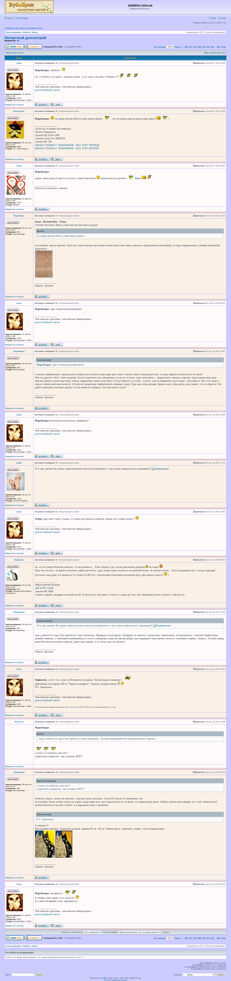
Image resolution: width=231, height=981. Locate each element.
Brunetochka (19, 111)
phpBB (103, 978)
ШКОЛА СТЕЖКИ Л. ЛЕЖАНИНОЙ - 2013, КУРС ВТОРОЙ (67, 148)
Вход (9, 18)
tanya (19, 63)
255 (208, 47)
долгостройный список (47, 90)
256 (212, 47)
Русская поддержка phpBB (115, 980)
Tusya (19, 166)
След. (223, 47)
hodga (19, 463)
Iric (18, 40)
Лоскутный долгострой (25, 38)
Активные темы (35, 28)
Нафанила (19, 560)
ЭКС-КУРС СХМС (44, 588)
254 (203, 47)
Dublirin (26, 32)
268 (218, 47)
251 (190, 47)
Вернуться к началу (14, 105)
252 (195, 47)
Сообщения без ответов (16, 28)
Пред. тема (209, 53)
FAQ (213, 18)
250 (186, 47)
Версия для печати (14, 53)
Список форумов (13, 32)
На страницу (159, 47)
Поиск (223, 18)
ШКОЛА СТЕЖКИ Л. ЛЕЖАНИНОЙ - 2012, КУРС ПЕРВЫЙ (67, 145)
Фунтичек (19, 722)
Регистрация (22, 18)
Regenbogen (19, 216)
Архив (35, 32)
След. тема (220, 53)
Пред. (177, 47)
